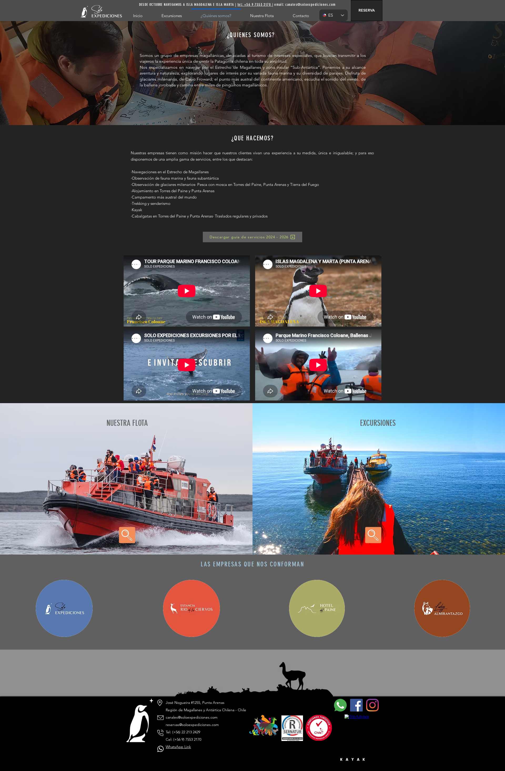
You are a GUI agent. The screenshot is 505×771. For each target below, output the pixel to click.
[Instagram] (372, 705)
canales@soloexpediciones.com (310, 4)
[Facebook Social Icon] (356, 705)
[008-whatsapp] (340, 705)
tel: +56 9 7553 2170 (255, 4)
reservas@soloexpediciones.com (192, 724)
